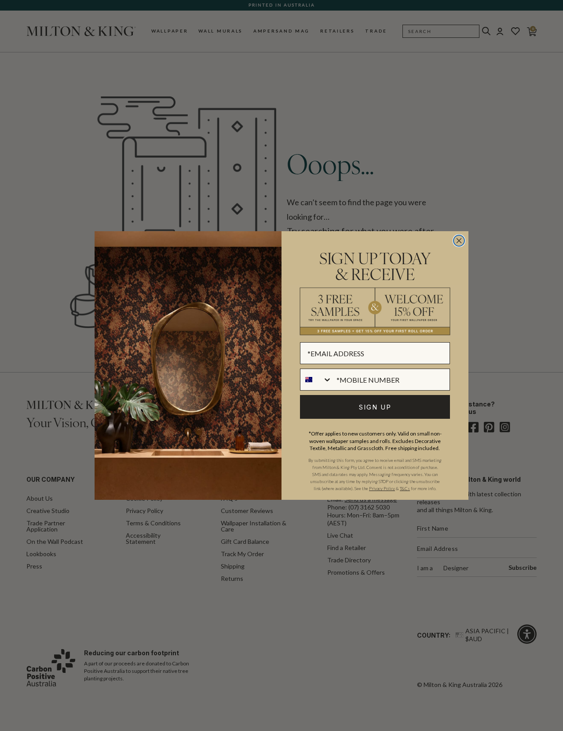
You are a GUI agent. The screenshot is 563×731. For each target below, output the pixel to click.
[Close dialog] (458, 240)
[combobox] (316, 379)
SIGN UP (375, 407)
